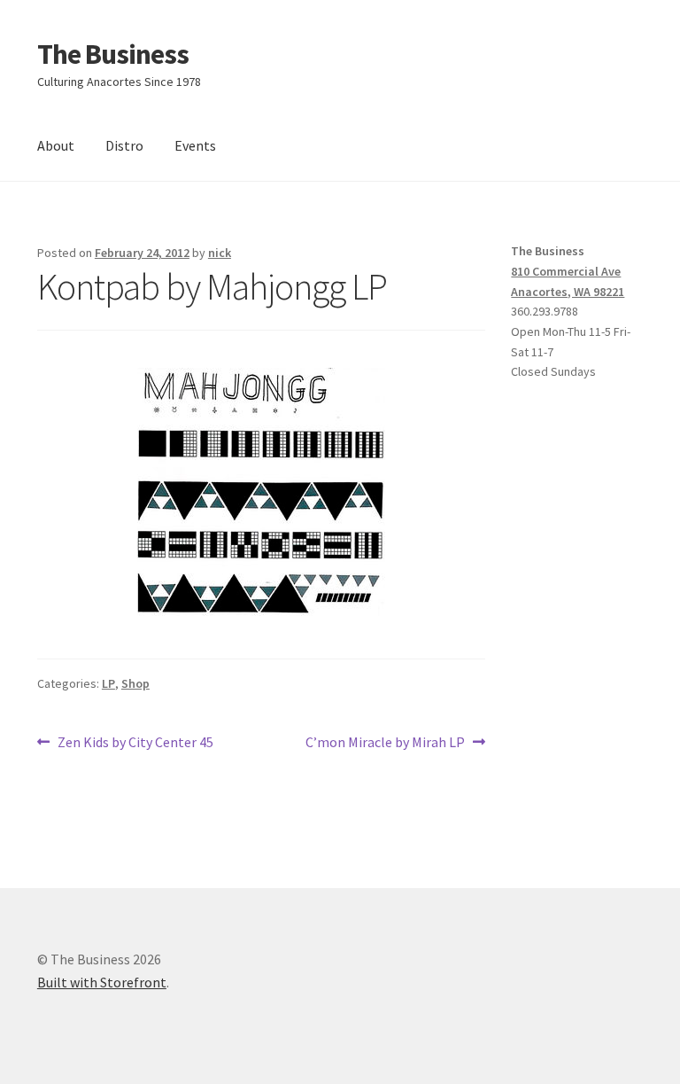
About (55, 145)
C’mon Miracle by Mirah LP (385, 743)
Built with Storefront (101, 982)
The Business (113, 54)
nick (219, 253)
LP (108, 683)
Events (195, 145)
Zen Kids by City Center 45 (135, 743)
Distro (124, 145)
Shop (135, 683)
